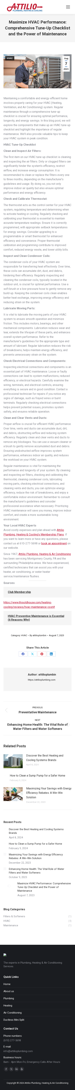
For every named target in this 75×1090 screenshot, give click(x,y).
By (38, 635)
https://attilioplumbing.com (41, 679)
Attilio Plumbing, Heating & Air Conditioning (44, 554)
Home (6, 984)
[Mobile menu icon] (68, 6)
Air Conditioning (12, 1012)
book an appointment (54, 543)
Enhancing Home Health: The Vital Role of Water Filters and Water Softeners (36, 870)
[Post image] (13, 761)
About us (8, 991)
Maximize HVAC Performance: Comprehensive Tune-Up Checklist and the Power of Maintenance (44, 887)
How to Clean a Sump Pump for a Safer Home (37, 775)
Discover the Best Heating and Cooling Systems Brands (44, 758)
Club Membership (19, 592)
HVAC (10, 58)
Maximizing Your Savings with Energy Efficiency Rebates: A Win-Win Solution (49, 793)
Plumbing (8, 998)
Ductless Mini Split (13, 1019)
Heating (7, 1005)
